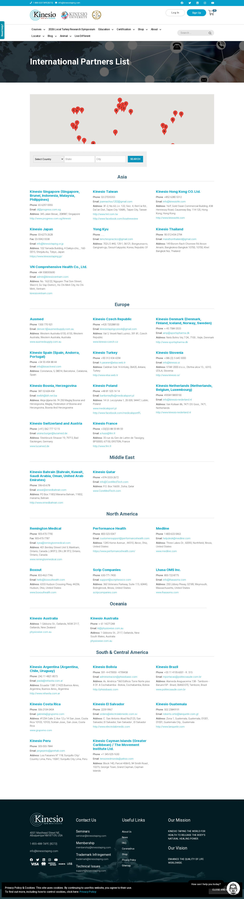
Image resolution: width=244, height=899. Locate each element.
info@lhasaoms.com (174, 579)
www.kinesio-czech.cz (105, 341)
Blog (50, 36)
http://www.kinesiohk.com (170, 217)
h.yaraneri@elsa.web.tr (112, 362)
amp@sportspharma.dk (176, 333)
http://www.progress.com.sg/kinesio (50, 218)
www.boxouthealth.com (43, 592)
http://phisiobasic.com (105, 689)
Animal (64, 36)
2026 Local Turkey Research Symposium (71, 29)
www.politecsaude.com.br (171, 689)
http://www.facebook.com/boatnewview (115, 218)
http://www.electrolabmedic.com (111, 726)
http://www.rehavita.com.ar (45, 693)
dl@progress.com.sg (49, 209)
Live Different (82, 36)
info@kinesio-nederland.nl (177, 399)
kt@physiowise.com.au (110, 628)
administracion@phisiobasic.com (118, 676)
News (125, 837)
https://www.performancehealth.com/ (114, 551)
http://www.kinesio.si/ (168, 375)
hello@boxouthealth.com (51, 579)
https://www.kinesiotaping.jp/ (46, 256)
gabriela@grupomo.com (50, 714)
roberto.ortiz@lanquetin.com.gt (180, 714)
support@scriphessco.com (115, 579)
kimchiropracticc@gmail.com (116, 239)
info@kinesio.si (171, 362)
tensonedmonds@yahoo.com (116, 758)
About (154, 29)
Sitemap (126, 865)
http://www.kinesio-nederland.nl (173, 412)
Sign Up (196, 12)
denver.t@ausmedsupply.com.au (55, 329)
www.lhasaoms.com (167, 592)
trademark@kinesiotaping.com (92, 859)
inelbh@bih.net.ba (47, 395)
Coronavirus (128, 848)
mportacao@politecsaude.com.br (182, 676)
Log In (175, 12)
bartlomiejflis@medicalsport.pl (117, 395)
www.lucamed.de (39, 446)
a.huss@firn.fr (107, 433)
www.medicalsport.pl (105, 408)
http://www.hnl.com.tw (105, 214)
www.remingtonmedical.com (46, 559)
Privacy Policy (129, 860)
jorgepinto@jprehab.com (51, 750)
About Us (126, 831)
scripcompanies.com (105, 592)
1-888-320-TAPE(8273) (43, 3)
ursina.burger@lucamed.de (52, 433)
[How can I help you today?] (233, 888)
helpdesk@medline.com (176, 538)
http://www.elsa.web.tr (105, 375)
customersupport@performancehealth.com (124, 538)
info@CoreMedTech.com (114, 481)
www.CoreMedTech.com (107, 490)
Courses (36, 29)
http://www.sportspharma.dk (172, 342)
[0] (211, 12)
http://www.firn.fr (102, 446)
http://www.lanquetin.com (170, 726)
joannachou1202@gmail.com (116, 201)
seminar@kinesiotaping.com (91, 836)
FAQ (124, 843)
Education (104, 29)
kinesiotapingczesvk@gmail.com (118, 329)
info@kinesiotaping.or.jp (50, 243)
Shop (141, 29)
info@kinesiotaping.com (69, 3)
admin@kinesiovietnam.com (52, 276)
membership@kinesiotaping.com (93, 847)
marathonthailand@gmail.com (179, 239)
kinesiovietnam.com (41, 293)
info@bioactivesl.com (49, 366)
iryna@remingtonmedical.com (54, 542)
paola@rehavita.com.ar (50, 680)
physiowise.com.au (40, 631)
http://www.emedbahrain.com (46, 502)
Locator (36, 36)
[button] (164, 132)
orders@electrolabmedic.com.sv (118, 714)
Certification (124, 29)
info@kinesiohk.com (174, 201)
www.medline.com (166, 551)
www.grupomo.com (41, 730)
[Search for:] (195, 33)
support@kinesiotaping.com (91, 870)
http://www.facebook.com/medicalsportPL (117, 412)
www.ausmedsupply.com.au (45, 341)
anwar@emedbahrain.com (51, 489)
